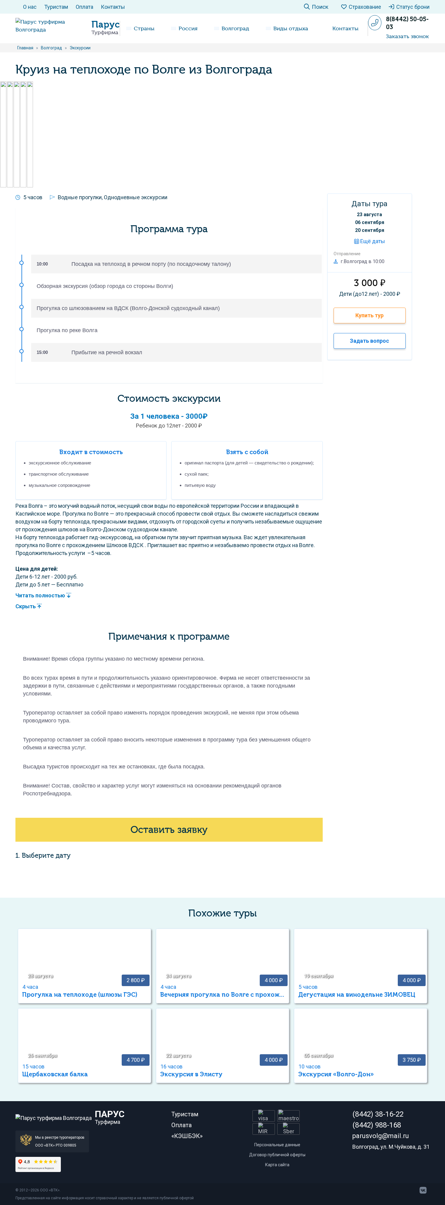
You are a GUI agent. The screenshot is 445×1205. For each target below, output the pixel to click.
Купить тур (369, 315)
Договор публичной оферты (277, 1154)
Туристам (56, 7)
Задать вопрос (369, 341)
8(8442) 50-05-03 (407, 23)
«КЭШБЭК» (187, 1136)
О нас (30, 7)
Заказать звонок (407, 36)
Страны (144, 28)
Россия (188, 28)
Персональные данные (277, 1144)
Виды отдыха (290, 28)
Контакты (113, 7)
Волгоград (235, 28)
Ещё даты (372, 241)
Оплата (84, 7)
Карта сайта (277, 1164)
